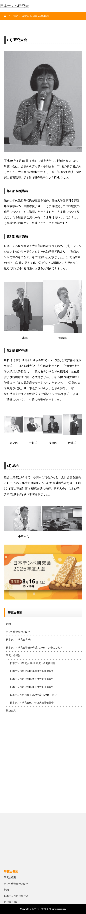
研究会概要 (10, 877)
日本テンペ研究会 (14, 6)
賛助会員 (11, 710)
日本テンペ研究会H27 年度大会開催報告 (32, 702)
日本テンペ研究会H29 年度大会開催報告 (32, 679)
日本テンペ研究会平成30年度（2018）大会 (33, 694)
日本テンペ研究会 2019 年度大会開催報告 (32, 663)
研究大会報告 (13, 655)
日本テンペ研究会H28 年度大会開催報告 (32, 687)
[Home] (5, 16)
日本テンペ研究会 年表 (18, 639)
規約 (8, 624)
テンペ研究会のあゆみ (18, 631)
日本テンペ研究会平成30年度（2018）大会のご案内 (34, 647)
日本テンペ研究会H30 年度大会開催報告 (32, 671)
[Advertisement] (43, 764)
